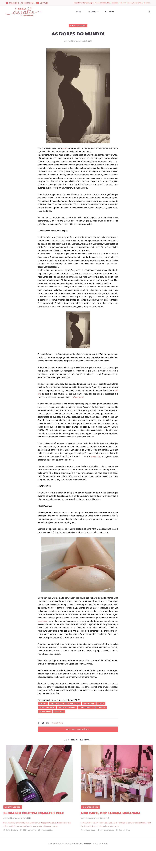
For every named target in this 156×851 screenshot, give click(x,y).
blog (43, 703)
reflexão (46, 712)
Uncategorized (78, 26)
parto (102, 707)
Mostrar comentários (78, 729)
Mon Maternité (73, 41)
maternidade (48, 707)
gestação (74, 703)
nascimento (87, 707)
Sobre (78, 12)
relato (59, 712)
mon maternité (67, 707)
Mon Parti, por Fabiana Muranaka (110, 813)
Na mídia (109, 12)
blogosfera (58, 703)
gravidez (89, 703)
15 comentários (47, 830)
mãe (102, 703)
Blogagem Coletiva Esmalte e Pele (33, 813)
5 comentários (124, 830)
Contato (93, 12)
